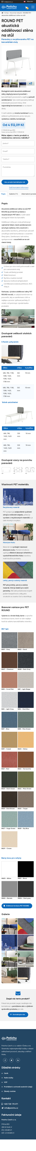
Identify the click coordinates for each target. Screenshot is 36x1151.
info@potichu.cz (8, 2)
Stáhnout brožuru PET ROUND (17, 906)
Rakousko (24, 1)
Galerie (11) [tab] (13, 194)
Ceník (6, 1073)
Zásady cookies (10, 1091)
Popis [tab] (3, 194)
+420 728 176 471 (11, 1104)
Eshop (6, 13)
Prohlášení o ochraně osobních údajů (18, 1087)
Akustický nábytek (16, 13)
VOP (5, 1082)
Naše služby (8, 1078)
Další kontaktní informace (18, 187)
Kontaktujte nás (18, 1014)
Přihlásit (30, 1)
